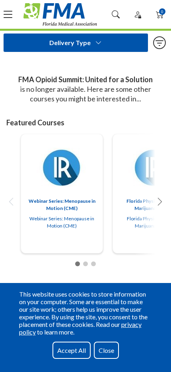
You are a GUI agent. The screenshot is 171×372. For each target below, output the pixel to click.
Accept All (71, 350)
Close (106, 350)
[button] (11, 201)
